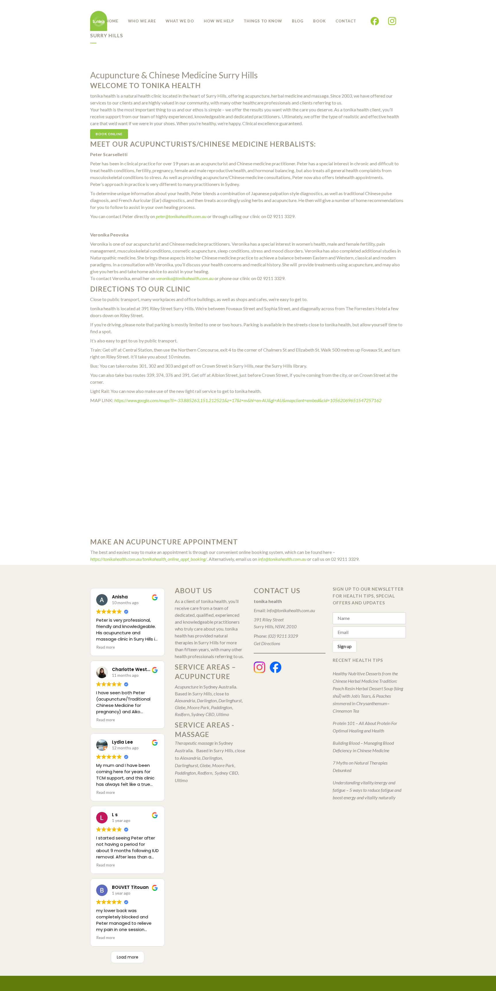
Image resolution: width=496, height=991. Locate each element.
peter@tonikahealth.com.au (181, 216)
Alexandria (185, 700)
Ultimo (222, 714)
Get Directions (267, 643)
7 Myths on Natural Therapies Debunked (360, 766)
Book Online (109, 134)
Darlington (207, 700)
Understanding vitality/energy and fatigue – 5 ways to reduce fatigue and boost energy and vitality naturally (367, 790)
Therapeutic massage (194, 743)
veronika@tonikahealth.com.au (185, 278)
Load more (127, 957)
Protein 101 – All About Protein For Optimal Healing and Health (365, 726)
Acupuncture (186, 686)
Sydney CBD (202, 714)
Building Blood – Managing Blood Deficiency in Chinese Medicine (363, 746)
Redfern (182, 714)
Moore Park (198, 707)
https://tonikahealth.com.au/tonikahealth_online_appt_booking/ (148, 559)
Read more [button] (105, 647)
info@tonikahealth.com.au (282, 559)
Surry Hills (202, 693)
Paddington (221, 707)
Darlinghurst (230, 700)
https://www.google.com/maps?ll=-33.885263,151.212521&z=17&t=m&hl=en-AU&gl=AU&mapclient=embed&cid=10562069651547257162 (247, 400)
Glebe (180, 707)
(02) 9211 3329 (282, 636)
